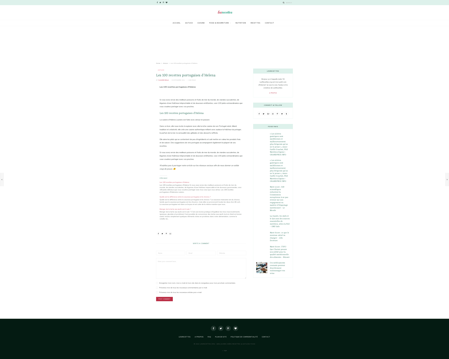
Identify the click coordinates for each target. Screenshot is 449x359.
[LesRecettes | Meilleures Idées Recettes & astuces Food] (224, 12)
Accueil (177, 23)
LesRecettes (185, 337)
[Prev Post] (2, 179)
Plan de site (221, 337)
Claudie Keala (163, 80)
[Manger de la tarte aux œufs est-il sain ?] (202, 213)
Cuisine (201, 23)
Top (225, 351)
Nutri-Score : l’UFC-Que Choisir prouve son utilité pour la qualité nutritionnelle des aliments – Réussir (280, 252)
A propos (273, 93)
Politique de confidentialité (244, 337)
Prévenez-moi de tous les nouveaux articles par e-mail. (180, 292)
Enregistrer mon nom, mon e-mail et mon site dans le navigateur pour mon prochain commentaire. (197, 283)
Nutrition (241, 23)
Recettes (255, 23)
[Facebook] (213, 328)
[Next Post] (447, 179)
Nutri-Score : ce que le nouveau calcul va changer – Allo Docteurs (279, 236)
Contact (269, 23)
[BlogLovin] (235, 328)
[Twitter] (220, 328)
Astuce (189, 23)
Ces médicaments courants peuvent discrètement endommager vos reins (277, 268)
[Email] (144, 112)
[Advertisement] (224, 44)
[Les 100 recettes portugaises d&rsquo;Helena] (202, 186)
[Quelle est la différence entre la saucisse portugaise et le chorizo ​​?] (202, 200)
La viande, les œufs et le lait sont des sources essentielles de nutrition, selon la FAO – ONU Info (280, 221)
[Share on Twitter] (144, 100)
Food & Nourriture (219, 23)
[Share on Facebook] (144, 94)
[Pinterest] (144, 106)
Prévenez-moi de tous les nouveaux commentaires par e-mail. (183, 288)
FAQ (209, 337)
